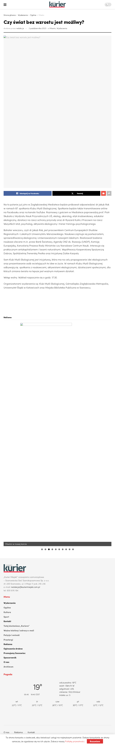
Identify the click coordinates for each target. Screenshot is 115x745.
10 (73, 549)
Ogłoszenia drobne (13, 648)
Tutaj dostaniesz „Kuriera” (16, 625)
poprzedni (7, 434)
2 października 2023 (37, 28)
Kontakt (7, 621)
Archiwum (8, 666)
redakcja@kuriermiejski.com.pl (25, 586)
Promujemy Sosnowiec (14, 653)
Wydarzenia (23, 15)
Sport (6, 616)
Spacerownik (10, 657)
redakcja (20, 28)
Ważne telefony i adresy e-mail (19, 630)
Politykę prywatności (74, 741)
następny (107, 434)
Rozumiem (95, 741)
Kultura (7, 612)
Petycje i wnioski (12, 635)
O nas (6, 661)
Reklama (8, 644)
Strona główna (10, 15)
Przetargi (8, 639)
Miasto (41, 15)
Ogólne (33, 15)
